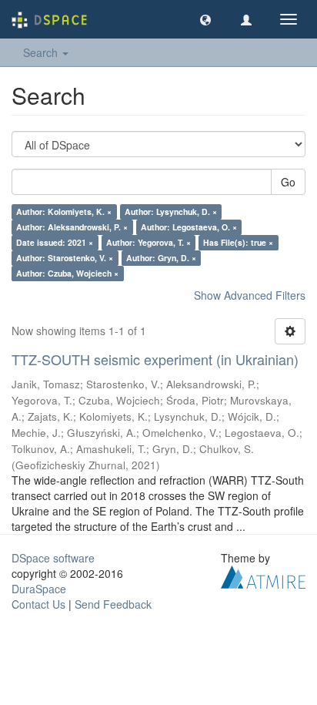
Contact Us (38, 604)
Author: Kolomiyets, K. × (64, 211)
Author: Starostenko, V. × (64, 258)
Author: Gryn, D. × (161, 258)
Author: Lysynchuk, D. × (171, 211)
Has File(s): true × (238, 242)
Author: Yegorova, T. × (148, 242)
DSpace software (53, 558)
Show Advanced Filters (249, 295)
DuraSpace (39, 588)
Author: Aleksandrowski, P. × (72, 227)
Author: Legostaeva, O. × (189, 227)
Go (288, 182)
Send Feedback (113, 604)
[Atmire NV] (263, 574)
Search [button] (42, 52)
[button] (205, 19)
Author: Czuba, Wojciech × (67, 273)
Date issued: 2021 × (54, 242)
